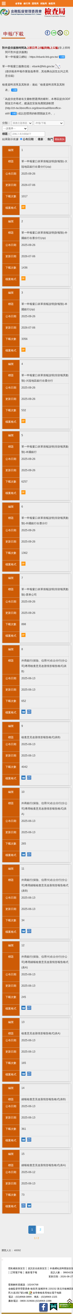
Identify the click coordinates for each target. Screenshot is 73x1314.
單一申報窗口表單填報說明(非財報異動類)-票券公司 (24, 635)
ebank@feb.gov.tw (43, 66)
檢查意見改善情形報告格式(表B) (24, 778)
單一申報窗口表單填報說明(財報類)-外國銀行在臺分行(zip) (24, 278)
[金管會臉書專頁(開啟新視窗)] (43, 1307)
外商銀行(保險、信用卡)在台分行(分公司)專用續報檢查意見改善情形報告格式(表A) (24, 1008)
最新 (40, 139)
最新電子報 (31, 1272)
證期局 (35, 3)
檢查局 (52, 3)
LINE (54, 32)
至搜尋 (4, 23)
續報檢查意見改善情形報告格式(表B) (24, 1140)
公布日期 (28, 139)
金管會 (18, 3)
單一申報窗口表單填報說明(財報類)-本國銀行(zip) (24, 350)
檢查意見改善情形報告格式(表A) (24, 1074)
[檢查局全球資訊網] (36, 12)
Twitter (60, 32)
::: (2, 1260)
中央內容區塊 (10, 43)
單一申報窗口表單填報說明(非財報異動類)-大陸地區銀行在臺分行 (24, 421)
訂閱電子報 (16, 1272)
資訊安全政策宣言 (37, 1268)
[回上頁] (67, 32)
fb (48, 32)
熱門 (50, 139)
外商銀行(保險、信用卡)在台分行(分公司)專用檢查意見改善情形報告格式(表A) (24, 854)
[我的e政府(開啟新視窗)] (53, 1306)
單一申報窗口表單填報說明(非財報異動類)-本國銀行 (24, 492)
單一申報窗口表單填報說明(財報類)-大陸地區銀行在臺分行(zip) (24, 207)
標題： (6, 133)
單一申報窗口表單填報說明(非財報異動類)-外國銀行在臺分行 (24, 564)
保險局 (43, 3)
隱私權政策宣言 (16, 1268)
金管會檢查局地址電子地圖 (46, 1293)
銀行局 (27, 3)
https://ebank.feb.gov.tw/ (44, 56)
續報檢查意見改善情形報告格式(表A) (24, 1205)
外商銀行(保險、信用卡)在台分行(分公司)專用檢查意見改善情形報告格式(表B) (24, 712)
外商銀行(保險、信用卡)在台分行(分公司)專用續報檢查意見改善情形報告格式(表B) (24, 931)
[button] (4, 3)
